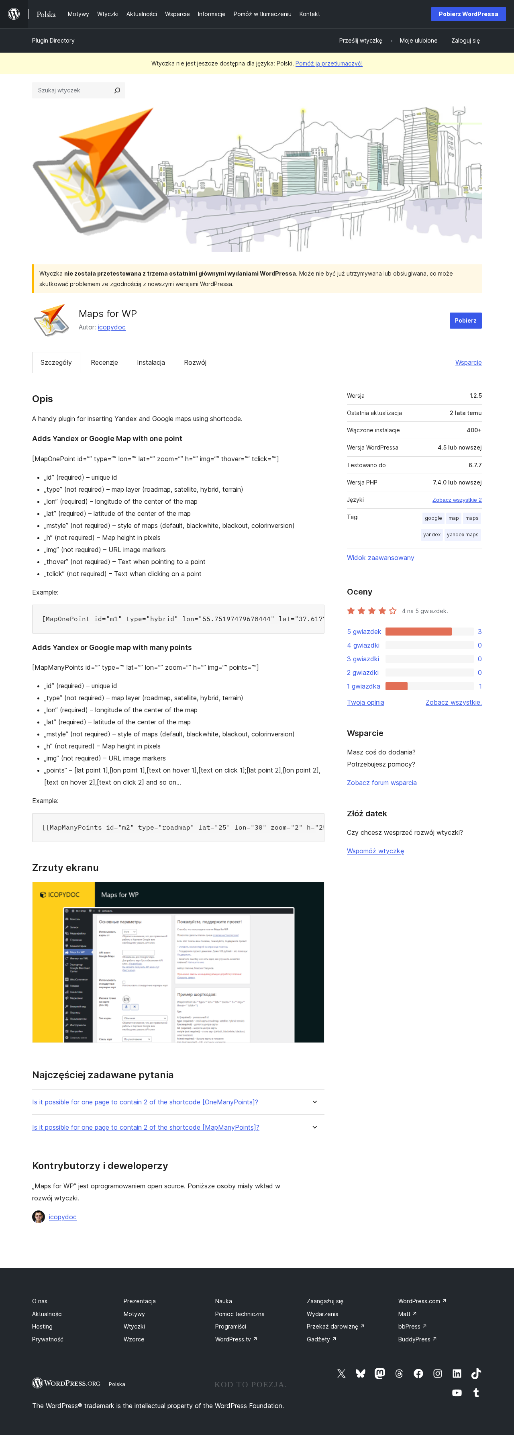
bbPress (412, 1326)
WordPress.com (422, 1301)
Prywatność (47, 1339)
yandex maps (463, 534)
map (454, 518)
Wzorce (134, 1339)
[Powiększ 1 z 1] (314, 893)
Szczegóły (56, 362)
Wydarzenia (323, 1313)
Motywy (134, 1313)
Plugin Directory (53, 40)
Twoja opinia (365, 702)
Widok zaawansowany (380, 558)
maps (472, 518)
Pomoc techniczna (240, 1313)
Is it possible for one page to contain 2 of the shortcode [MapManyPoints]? (145, 1127)
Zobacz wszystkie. (454, 702)
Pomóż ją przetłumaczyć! (329, 63)
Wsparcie (468, 362)
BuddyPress (417, 1339)
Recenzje (104, 362)
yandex (432, 534)
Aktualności (47, 1313)
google (433, 518)
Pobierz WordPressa (468, 13)
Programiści (230, 1326)
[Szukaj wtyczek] (117, 90)
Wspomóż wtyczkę (375, 851)
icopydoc (112, 327)
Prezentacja (140, 1301)
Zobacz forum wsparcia (382, 783)
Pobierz (466, 320)
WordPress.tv (236, 1339)
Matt (407, 1313)
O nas (39, 1301)
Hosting (42, 1326)
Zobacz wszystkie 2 (457, 500)
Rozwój (195, 362)
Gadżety (322, 1339)
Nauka (223, 1301)
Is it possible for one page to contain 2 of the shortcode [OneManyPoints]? (145, 1102)
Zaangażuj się (325, 1301)
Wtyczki (134, 1326)
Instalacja (151, 362)
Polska (117, 1384)
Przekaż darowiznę (336, 1326)
